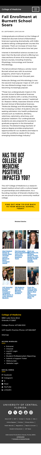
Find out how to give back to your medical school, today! (20, 206)
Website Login (12, 363)
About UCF (8, 419)
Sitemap (5, 335)
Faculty (28, 419)
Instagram (8, 378)
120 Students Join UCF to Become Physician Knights (19, 290)
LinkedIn (8, 390)
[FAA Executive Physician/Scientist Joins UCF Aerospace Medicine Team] (20, 239)
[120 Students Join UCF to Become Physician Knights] (20, 276)
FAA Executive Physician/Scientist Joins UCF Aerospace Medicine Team (22, 254)
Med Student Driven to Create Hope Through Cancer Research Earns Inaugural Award (7, 257)
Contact (21, 419)
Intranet (9, 349)
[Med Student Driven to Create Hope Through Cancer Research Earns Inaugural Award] (8, 239)
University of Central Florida (20, 406)
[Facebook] (10, 412)
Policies (20, 422)
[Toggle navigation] (35, 9)
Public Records (9, 425)
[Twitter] (15, 412)
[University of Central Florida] (17, 3)
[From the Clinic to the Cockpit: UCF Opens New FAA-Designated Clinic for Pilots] (33, 276)
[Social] (20, 412)
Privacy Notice (29, 422)
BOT (15, 419)
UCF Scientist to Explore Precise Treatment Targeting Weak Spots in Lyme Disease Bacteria (7, 292)
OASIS (9, 354)
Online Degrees (11, 422)
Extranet (10, 346)
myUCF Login (12, 351)
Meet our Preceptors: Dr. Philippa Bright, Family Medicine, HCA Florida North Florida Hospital (32, 256)
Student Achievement (16, 429)
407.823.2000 (20, 437)
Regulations (19, 425)
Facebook (8, 375)
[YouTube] (26, 412)
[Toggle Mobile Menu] (38, 2)
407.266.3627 (30, 330)
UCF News (28, 429)
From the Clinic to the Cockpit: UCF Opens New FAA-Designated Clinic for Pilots (32, 292)
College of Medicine (11, 9)
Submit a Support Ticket (16, 358)
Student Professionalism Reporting (21, 356)
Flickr (6, 384)
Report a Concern (30, 425)
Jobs (34, 419)
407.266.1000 (20, 325)
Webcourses (11, 361)
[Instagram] (31, 412)
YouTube (7, 387)
